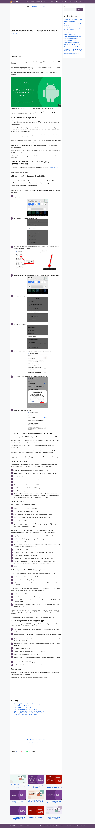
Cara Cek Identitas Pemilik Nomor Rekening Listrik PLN (36, 742)
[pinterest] (21, 751)
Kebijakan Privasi (51, 825)
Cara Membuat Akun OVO (36, 817)
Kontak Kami (77, 825)
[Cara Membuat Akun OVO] (36, 814)
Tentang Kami (41, 825)
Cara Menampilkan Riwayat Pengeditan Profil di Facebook (18, 819)
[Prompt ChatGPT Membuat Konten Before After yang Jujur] (18, 782)
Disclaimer (69, 825)
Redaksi (83, 825)
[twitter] (19, 751)
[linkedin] (24, 751)
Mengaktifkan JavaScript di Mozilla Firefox (25, 714)
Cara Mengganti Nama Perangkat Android (36, 739)
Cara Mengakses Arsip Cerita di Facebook (36, 786)
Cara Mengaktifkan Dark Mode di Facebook (25, 709)
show (19, 56)
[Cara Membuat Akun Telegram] (18, 799)
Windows (72, 1)
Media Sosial (59, 1)
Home (27, 1)
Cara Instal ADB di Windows (21, 705)
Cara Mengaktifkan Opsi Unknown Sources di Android (28, 713)
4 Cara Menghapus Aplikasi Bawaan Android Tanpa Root (29, 711)
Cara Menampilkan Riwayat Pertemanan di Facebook (54, 802)
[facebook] (16, 751)
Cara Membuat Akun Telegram (17, 802)
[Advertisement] (36, 19)
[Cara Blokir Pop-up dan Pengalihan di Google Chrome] (54, 783)
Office (65, 1)
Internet (53, 1)
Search (66, 6)
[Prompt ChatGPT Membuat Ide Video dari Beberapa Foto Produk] (36, 797)
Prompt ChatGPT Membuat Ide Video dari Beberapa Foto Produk (35, 802)
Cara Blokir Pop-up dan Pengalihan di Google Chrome (54, 786)
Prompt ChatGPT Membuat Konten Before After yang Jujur (18, 786)
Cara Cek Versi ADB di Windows (22, 707)
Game (48, 1)
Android (32, 1)
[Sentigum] (14, 1)
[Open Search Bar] (84, 1)
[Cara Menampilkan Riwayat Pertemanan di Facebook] (54, 799)
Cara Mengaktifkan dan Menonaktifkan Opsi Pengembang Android (31, 704)
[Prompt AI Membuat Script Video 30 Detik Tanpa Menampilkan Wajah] (54, 813)
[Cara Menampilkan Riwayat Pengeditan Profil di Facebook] (18, 814)
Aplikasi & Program (40, 1)
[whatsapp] (27, 751)
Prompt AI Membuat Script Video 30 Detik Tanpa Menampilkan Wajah (54, 817)
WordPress (79, 1)
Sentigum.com (36, 6)
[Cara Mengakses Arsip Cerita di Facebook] (36, 783)
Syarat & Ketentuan (61, 825)
